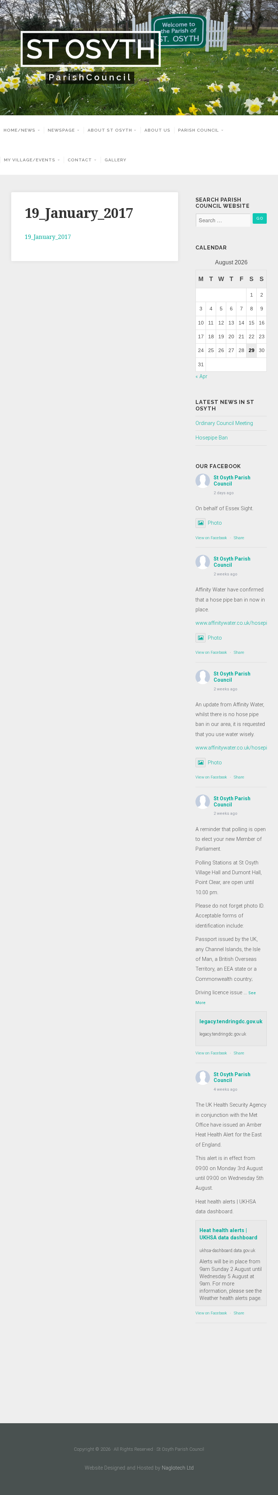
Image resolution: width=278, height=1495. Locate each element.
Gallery (115, 159)
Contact (80, 159)
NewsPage (61, 130)
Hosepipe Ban (211, 438)
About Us (157, 130)
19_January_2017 (48, 237)
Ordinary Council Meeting (224, 423)
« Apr (201, 376)
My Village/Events (29, 159)
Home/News (19, 130)
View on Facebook (211, 538)
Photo (215, 523)
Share (239, 538)
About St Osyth (110, 130)
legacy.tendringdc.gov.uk (230, 1022)
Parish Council (198, 130)
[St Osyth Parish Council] (139, 57)
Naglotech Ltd (178, 1468)
